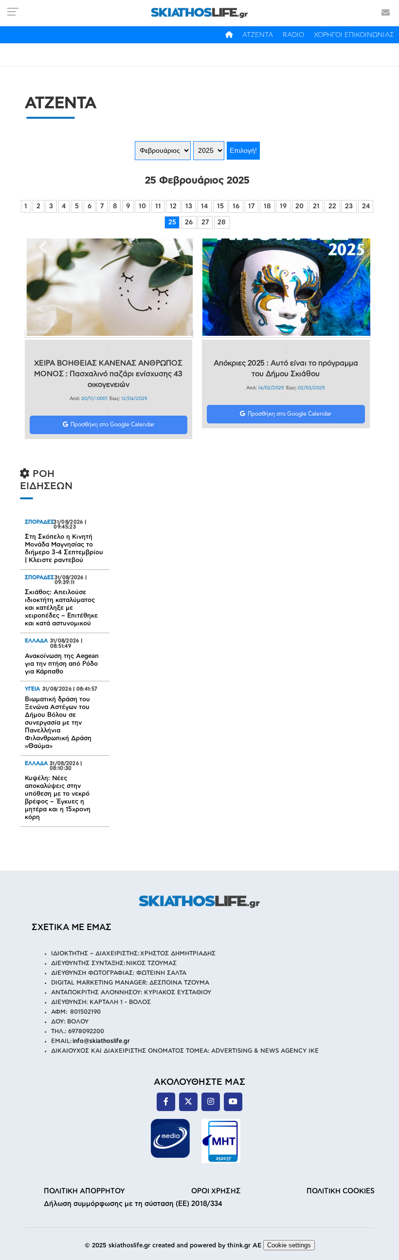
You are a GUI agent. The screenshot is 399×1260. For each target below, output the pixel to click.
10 (142, 206)
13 (188, 206)
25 (172, 222)
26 (189, 222)
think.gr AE (244, 1245)
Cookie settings (289, 1245)
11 (158, 206)
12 (173, 206)
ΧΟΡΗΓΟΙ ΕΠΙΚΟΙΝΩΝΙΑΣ (354, 35)
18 (267, 206)
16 (236, 206)
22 (332, 206)
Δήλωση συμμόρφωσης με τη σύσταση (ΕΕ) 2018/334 (133, 1203)
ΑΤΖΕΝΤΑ (257, 35)
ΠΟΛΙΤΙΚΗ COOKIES (341, 1191)
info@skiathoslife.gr (101, 1041)
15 (220, 206)
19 (283, 206)
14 (204, 206)
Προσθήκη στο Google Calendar (112, 424)
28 (222, 222)
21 (316, 206)
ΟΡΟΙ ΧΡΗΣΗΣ (216, 1191)
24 (366, 206)
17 (251, 206)
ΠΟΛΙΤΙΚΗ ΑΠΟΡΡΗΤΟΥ (84, 1191)
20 (299, 206)
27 (205, 222)
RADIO (293, 35)
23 (349, 206)
